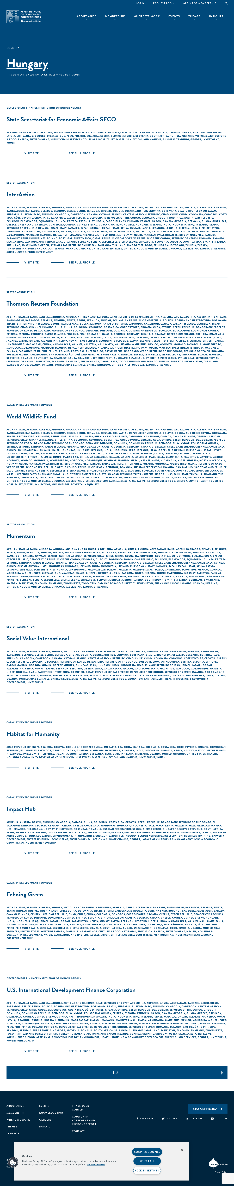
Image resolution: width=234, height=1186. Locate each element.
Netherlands (72, 235)
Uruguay (175, 248)
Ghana (186, 132)
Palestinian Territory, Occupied (180, 235)
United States (157, 248)
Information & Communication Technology (105, 836)
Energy (23, 139)
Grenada (41, 224)
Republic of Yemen (184, 238)
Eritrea (72, 221)
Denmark (147, 217)
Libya (194, 228)
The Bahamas (90, 361)
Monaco (169, 231)
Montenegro (201, 231)
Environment (39, 139)
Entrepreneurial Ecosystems (47, 839)
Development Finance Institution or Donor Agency (44, 108)
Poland (80, 136)
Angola (71, 207)
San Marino (15, 241)
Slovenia (142, 136)
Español (58, 74)
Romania (93, 136)
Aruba (178, 207)
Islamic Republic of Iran (167, 337)
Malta (113, 231)
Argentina (151, 207)
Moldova (166, 344)
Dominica (176, 217)
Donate (44, 1126)
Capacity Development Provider (29, 405)
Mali (104, 231)
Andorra (57, 207)
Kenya (124, 228)
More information (96, 1164)
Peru (69, 136)
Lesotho (172, 228)
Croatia (126, 132)
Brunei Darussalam (202, 211)
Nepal (57, 235)
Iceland (155, 224)
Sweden (43, 245)
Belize (71, 211)
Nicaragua (90, 235)
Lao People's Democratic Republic (104, 341)
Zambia (205, 248)
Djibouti (162, 217)
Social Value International (38, 638)
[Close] (182, 1150)
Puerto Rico (82, 238)
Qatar (97, 238)
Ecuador (13, 221)
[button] (13, 1162)
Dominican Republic (198, 217)
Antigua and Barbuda (93, 207)
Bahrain (220, 207)
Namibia (46, 235)
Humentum (21, 535)
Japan (85, 228)
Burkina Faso (30, 214)
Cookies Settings (147, 1170)
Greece (11, 224)
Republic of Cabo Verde (119, 238)
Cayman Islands (110, 214)
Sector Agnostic (150, 836)
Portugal (65, 238)
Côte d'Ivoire (23, 217)
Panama (210, 235)
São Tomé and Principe (41, 241)
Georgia (175, 132)
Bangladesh (15, 211)
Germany (194, 221)
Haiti (114, 224)
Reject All (147, 1161)
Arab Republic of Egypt (35, 132)
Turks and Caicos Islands (46, 248)
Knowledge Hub (51, 1113)
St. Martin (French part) (95, 358)
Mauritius (143, 231)
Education (135, 679)
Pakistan (150, 235)
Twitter (172, 1118)
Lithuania (24, 136)
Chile (174, 214)
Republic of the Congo (153, 238)
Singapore (146, 241)
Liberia (184, 228)
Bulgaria (97, 132)
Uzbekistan (190, 248)
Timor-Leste (135, 245)
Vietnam (201, 136)
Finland (133, 221)
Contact (78, 1131)
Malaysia (78, 231)
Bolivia (118, 211)
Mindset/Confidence (187, 935)
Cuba (50, 217)
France (145, 221)
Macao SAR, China (38, 344)
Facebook (146, 1118)
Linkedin (196, 1118)
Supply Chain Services (66, 139)
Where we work (18, 1120)
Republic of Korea (29, 467)
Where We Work (147, 16)
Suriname (13, 245)
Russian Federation (21, 354)
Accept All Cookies (147, 1151)
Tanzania (104, 245)
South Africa (159, 136)
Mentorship (162, 935)
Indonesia (214, 132)
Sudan (127, 928)
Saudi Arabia (67, 241)
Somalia (175, 241)
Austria (189, 207)
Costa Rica (111, 327)
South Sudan (185, 470)
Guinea (70, 224)
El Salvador (28, 221)
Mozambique (56, 136)
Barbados (32, 211)
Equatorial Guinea (52, 221)
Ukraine (188, 136)
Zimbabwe (218, 248)
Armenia (167, 207)
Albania (12, 132)
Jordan (95, 228)
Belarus (46, 211)
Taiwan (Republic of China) (152, 474)
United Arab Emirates (107, 248)
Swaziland (29, 245)
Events (174, 16)
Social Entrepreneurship (37, 842)
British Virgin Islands (33, 323)
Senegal (84, 241)
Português (72, 74)
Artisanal (129, 931)
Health (170, 679)
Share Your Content (80, 1108)
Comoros (211, 214)
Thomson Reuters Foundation (42, 303)
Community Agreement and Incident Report (84, 1120)
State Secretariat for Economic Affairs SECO (61, 119)
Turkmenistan (17, 248)
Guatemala (56, 224)
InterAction (21, 194)
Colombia (112, 132)
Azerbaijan (205, 207)
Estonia (161, 132)
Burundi (48, 214)
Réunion (112, 467)
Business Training (176, 139)
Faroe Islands (116, 221)
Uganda (71, 248)
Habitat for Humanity (33, 733)
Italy (63, 228)
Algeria (44, 207)
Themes (194, 16)
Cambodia (62, 214)
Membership (115, 16)
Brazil (182, 211)
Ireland (201, 224)
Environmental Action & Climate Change (99, 839)
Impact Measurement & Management (167, 839)
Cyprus (60, 217)
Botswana (169, 211)
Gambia (168, 221)
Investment (210, 139)
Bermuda (93, 211)
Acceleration (173, 836)
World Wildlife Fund (31, 416)
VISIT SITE (31, 153)
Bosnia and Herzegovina (71, 132)
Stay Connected (205, 1109)
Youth (11, 143)
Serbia (105, 136)
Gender (195, 139)
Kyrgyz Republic (91, 453)
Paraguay (13, 238)
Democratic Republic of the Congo (115, 217)
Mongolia (183, 231)
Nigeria (114, 235)
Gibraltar (219, 221)
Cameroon (78, 214)
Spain (207, 241)
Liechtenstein (209, 228)
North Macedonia (212, 460)
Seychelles (110, 241)
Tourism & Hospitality (99, 139)
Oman (138, 235)
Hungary (199, 132)
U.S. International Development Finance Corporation (71, 989)
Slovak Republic (122, 136)
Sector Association (21, 183)
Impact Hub (21, 808)
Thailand (119, 245)
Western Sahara (107, 481)
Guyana (104, 224)
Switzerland (167, 358)
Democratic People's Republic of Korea (58, 661)
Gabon (156, 221)
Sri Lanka (219, 241)
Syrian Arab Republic (66, 245)
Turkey (202, 245)
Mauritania (126, 231)
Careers (45, 1120)
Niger (104, 235)
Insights (216, 16)
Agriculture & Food (21, 252)
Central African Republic (141, 214)
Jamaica (73, 228)
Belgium (59, 211)
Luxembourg (31, 231)
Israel (54, 228)
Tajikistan (89, 245)
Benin (81, 211)
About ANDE (86, 16)
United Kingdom (135, 248)
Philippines (37, 238)
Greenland (26, 224)
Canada (92, 214)
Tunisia (175, 136)
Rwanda (219, 238)
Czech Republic (144, 132)
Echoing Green (25, 894)
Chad (165, 214)
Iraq (191, 224)
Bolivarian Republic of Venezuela (137, 320)
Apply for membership (199, 3)
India (166, 224)
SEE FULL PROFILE (82, 153)
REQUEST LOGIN (164, 3)
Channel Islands (41, 327)
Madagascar (50, 231)
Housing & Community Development (32, 757)
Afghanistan (16, 207)
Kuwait (135, 228)
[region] (101, 1161)
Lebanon (158, 228)
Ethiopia (98, 221)
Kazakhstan (110, 228)
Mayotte (205, 457)
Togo (148, 245)
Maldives (93, 231)
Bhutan (106, 211)
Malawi (66, 231)
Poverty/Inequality (85, 484)
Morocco (39, 136)
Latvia (11, 136)
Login (140, 3)
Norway (127, 235)
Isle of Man (40, 228)
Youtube (221, 1118)
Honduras (126, 224)
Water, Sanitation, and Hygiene (138, 139)
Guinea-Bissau (87, 224)
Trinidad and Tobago (169, 245)
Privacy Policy (221, 1172)
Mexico (156, 231)
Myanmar (32, 235)
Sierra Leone (128, 241)
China (183, 214)
